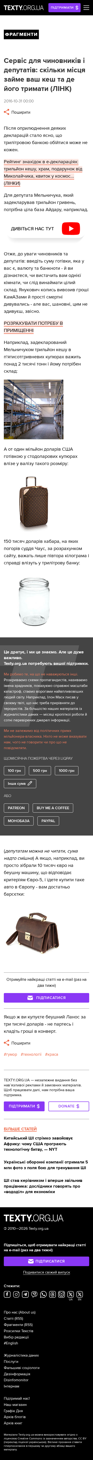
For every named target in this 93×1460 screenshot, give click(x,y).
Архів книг (13, 1423)
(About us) (27, 1312)
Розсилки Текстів (18, 1331)
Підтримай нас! (17, 1398)
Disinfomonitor (16, 1380)
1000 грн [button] (66, 770)
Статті (9, 1318)
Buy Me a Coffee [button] (53, 808)
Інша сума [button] (17, 783)
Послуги (11, 1361)
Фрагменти (13, 1324)
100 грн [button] (14, 770)
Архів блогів (15, 1417)
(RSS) (19, 1318)
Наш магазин (15, 1404)
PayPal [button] (48, 821)
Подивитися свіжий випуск (46, 1272)
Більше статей (20, 1129)
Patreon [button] (16, 808)
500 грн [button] (40, 770)
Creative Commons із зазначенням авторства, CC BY (52, 1438)
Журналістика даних (21, 1355)
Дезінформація (17, 1374)
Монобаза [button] (19, 821)
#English (11, 1343)
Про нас (11, 1312)
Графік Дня (13, 1411)
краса (52, 1054)
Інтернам (11, 1386)
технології (32, 1054)
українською (37, 1442)
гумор (11, 1054)
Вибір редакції (16, 1337)
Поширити (20, 112)
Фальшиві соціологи (22, 1367)
